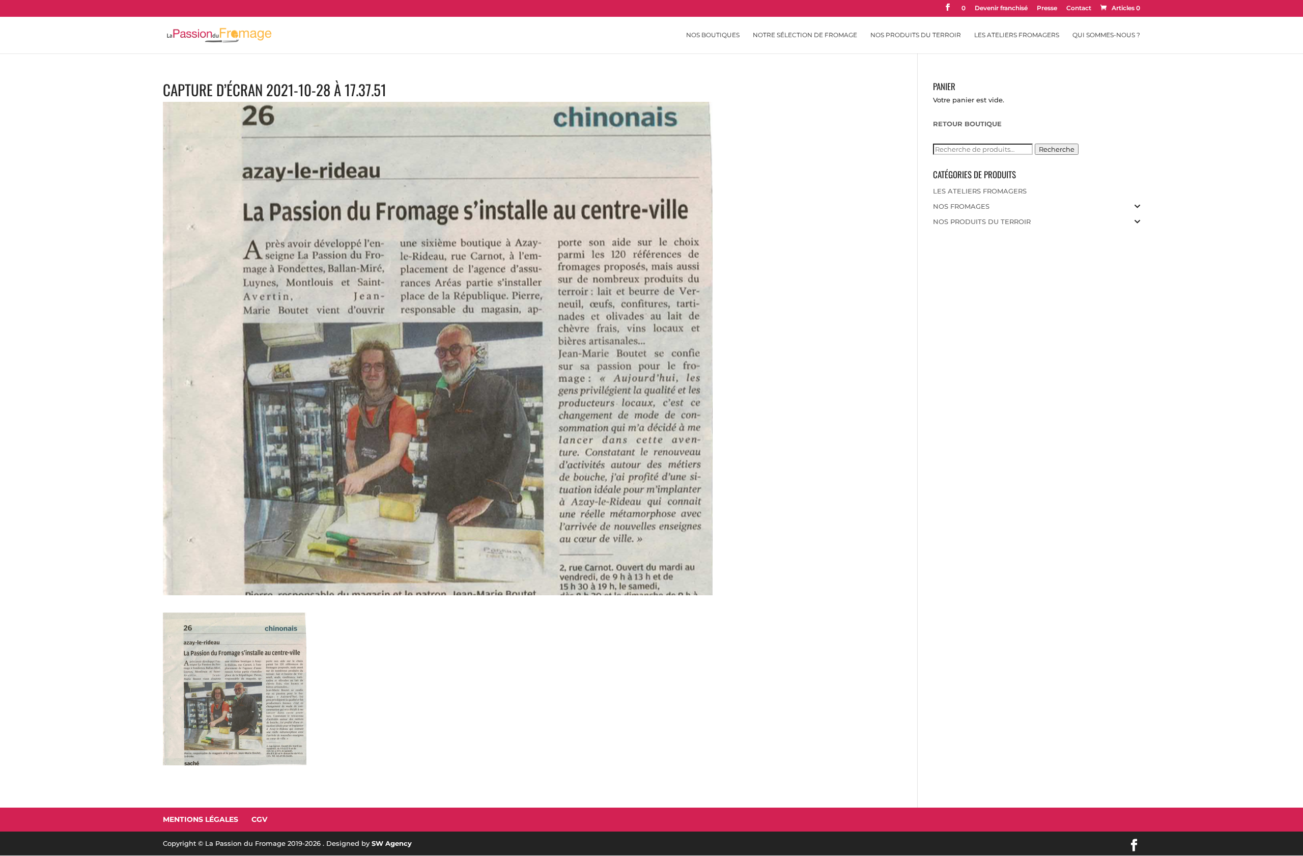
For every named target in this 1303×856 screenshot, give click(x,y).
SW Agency (392, 843)
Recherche (1056, 149)
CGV (259, 819)
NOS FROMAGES (961, 206)
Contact (1078, 8)
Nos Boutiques (713, 35)
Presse (1047, 8)
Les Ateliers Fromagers (1016, 35)
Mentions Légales (200, 819)
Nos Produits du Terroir (915, 35)
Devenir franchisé (1001, 8)
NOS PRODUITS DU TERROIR (982, 221)
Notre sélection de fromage (805, 35)
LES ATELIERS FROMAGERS (980, 191)
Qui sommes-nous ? (1106, 35)
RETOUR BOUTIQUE (967, 124)
